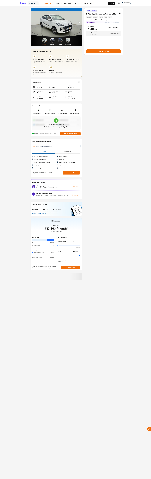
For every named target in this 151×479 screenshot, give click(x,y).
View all (71, 173)
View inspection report (70, 133)
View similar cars (103, 51)
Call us (112, 3)
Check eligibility (71, 267)
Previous (34, 22)
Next (78, 22)
